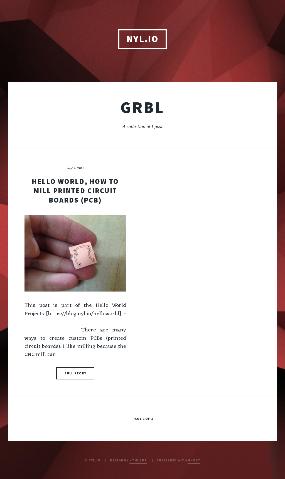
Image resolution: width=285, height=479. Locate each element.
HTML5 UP (138, 460)
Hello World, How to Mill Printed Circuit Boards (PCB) (75, 190)
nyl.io (143, 39)
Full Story (75, 373)
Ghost (194, 460)
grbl (142, 107)
